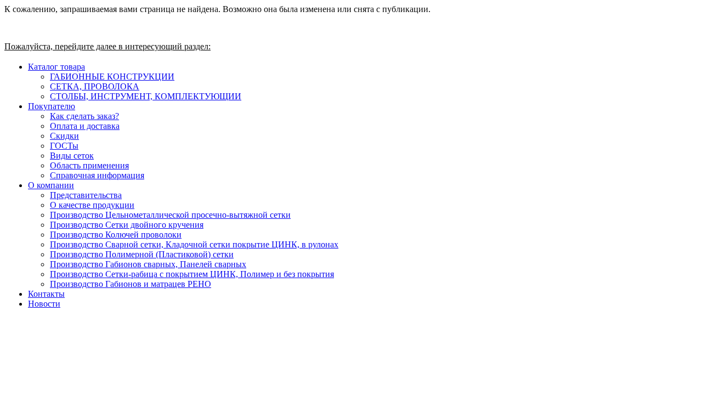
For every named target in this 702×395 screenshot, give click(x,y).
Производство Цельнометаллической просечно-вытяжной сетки (170, 214)
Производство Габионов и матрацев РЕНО (130, 284)
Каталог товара (56, 66)
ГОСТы (64, 145)
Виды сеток (72, 155)
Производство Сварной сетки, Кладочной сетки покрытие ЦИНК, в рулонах (194, 244)
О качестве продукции (92, 205)
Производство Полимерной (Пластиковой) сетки (142, 254)
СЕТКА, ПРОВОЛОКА (94, 86)
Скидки (64, 135)
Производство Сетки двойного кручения (126, 224)
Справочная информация (97, 175)
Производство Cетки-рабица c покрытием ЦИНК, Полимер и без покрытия (192, 274)
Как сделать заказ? (84, 116)
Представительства (86, 195)
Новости (44, 303)
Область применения (89, 165)
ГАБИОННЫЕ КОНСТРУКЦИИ (112, 76)
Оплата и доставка (85, 126)
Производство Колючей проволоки (116, 234)
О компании (51, 185)
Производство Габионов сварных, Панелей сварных (148, 264)
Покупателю (51, 106)
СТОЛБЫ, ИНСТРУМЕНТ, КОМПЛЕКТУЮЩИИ (145, 96)
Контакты (46, 293)
